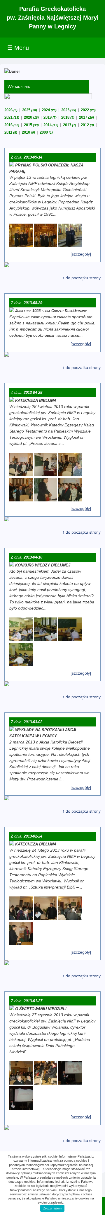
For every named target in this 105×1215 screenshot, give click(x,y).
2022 (88, 110)
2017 (86, 117)
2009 (46, 132)
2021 (11, 117)
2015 (31, 125)
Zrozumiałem (52, 1208)
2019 (50, 117)
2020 (31, 117)
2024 (49, 110)
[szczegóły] (81, 254)
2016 (11, 125)
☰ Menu (18, 48)
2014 (50, 125)
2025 (29, 110)
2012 (87, 125)
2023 (68, 110)
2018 (67, 117)
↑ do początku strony (81, 277)
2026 (11, 110)
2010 (28, 132)
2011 (10, 132)
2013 (69, 125)
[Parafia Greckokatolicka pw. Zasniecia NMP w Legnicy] (21, 245)
